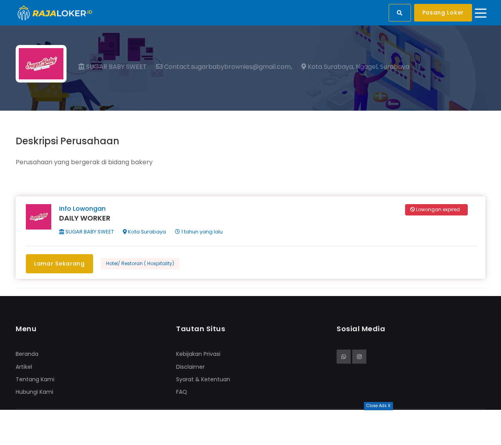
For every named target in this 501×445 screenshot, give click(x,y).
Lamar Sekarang (59, 263)
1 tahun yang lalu (201, 231)
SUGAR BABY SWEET (116, 66)
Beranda (27, 354)
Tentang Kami (35, 379)
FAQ (181, 392)
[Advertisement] (250, 427)
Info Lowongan (82, 208)
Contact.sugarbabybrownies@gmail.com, (227, 67)
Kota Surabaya (146, 231)
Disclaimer (190, 367)
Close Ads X (378, 406)
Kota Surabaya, (330, 67)
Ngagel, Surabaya (382, 67)
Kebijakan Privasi (198, 354)
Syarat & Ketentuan (203, 379)
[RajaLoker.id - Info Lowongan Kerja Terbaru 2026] (55, 12)
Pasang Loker (443, 12)
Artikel (24, 367)
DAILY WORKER (84, 218)
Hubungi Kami (34, 392)
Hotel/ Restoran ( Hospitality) (140, 263)
